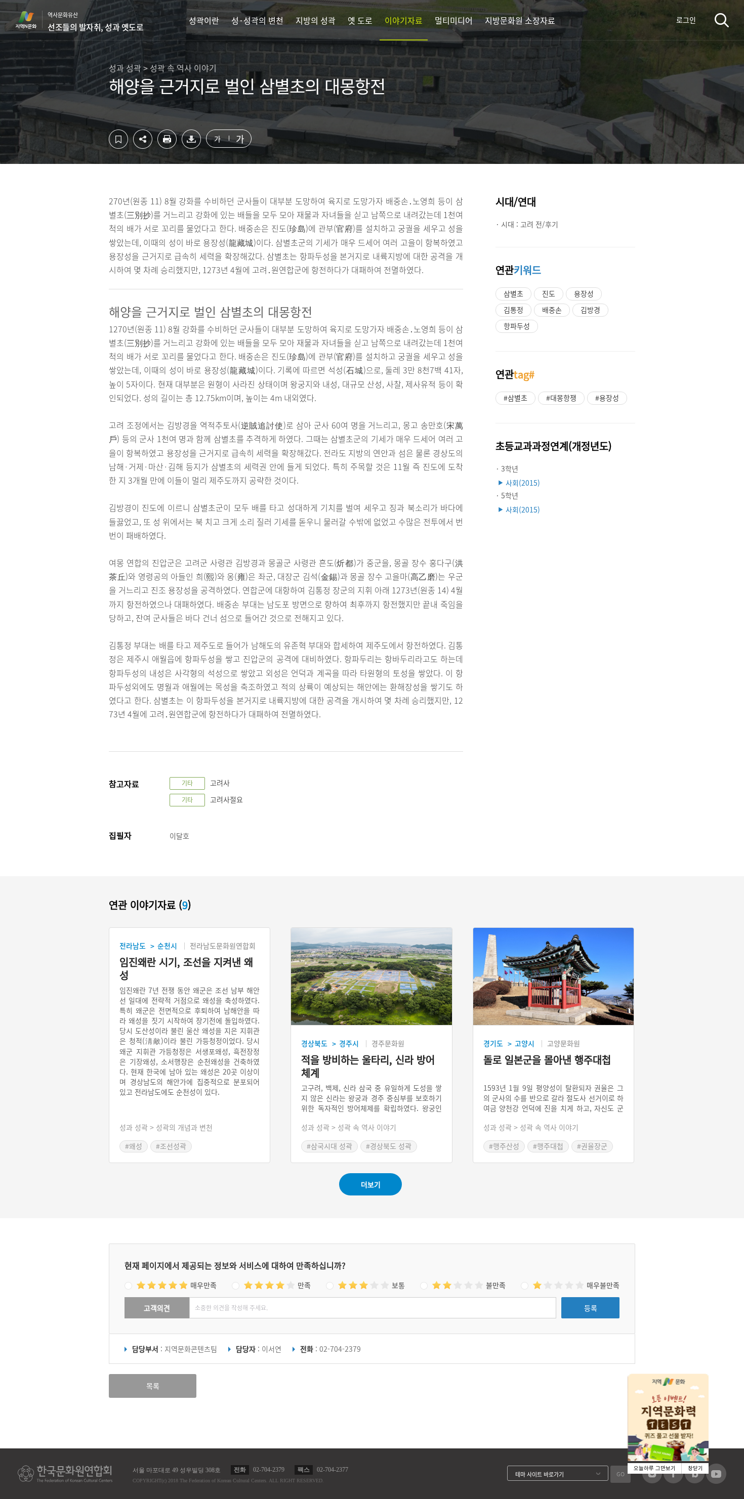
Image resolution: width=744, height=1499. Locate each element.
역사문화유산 (95, 22)
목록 (152, 1386)
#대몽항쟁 (561, 398)
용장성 (584, 293)
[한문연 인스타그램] (652, 1480)
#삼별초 (515, 398)
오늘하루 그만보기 (655, 1468)
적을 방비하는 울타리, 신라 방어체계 (368, 1066)
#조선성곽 (171, 1146)
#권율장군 (592, 1146)
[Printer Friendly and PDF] (167, 146)
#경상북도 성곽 (388, 1146)
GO (620, 1474)
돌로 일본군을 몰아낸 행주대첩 (547, 1060)
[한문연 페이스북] (673, 1480)
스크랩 (118, 139)
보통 (398, 1285)
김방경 (590, 310)
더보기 (371, 1184)
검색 (722, 20)
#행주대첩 (548, 1146)
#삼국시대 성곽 (329, 1146)
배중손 (552, 310)
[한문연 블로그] (695, 1480)
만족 (304, 1285)
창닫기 (695, 1468)
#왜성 (133, 1146)
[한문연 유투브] (716, 1481)
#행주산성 (504, 1146)
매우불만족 (603, 1285)
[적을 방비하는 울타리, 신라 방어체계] (371, 976)
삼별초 (513, 293)
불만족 (496, 1285)
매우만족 (203, 1285)
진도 (548, 293)
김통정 (513, 310)
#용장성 (607, 398)
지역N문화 (31, 20)
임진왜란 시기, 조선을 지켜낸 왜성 (186, 969)
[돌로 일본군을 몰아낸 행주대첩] (553, 976)
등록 (590, 1308)
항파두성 (517, 326)
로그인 (686, 20)
